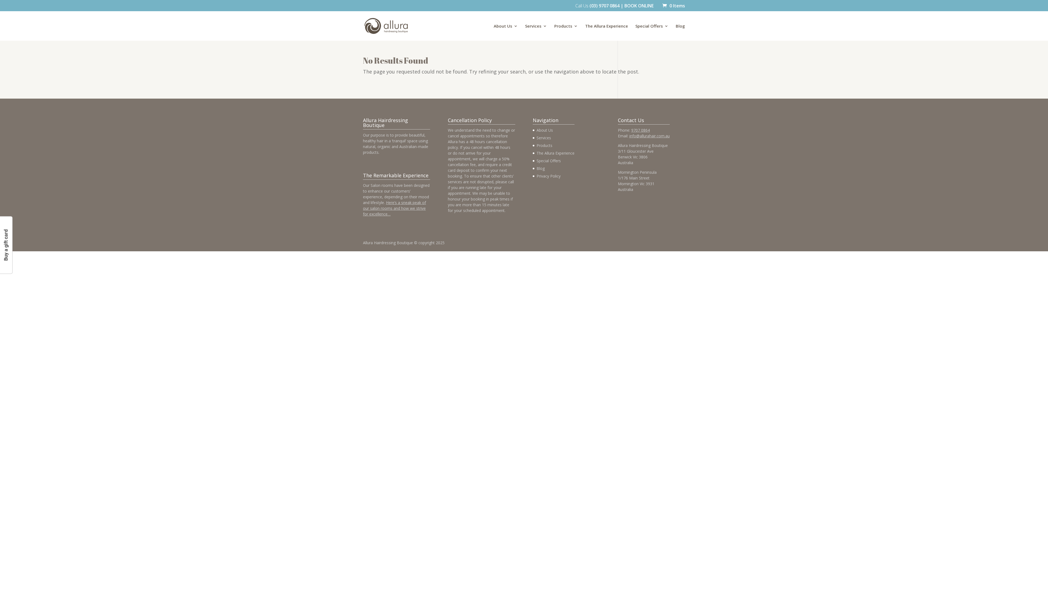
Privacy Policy (549, 176)
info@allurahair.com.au (649, 135)
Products (563, 26)
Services (533, 26)
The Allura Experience (606, 26)
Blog (680, 26)
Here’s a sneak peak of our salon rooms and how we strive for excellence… (394, 208)
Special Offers (649, 26)
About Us (503, 26)
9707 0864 (640, 130)
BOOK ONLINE (639, 6)
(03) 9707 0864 (605, 6)
